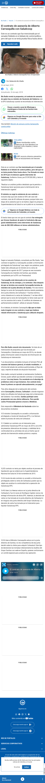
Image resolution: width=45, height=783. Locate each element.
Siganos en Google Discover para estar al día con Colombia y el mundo (24, 117)
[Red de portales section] (42, 738)
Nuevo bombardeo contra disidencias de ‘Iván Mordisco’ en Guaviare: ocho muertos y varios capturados (26, 145)
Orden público (18, 140)
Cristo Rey (13, 7)
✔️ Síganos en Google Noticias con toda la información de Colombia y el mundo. (23, 211)
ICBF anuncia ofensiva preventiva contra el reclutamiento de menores (27, 157)
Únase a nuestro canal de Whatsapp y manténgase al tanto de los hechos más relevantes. (22, 109)
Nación (11, 20)
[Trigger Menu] (3, 3)
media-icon (22, 779)
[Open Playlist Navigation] (42, 779)
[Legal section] (42, 749)
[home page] (22, 702)
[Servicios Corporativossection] (42, 744)
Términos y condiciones (12, 757)
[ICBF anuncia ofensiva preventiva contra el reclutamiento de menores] (7, 157)
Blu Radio (4, 20)
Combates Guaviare (24, 7)
